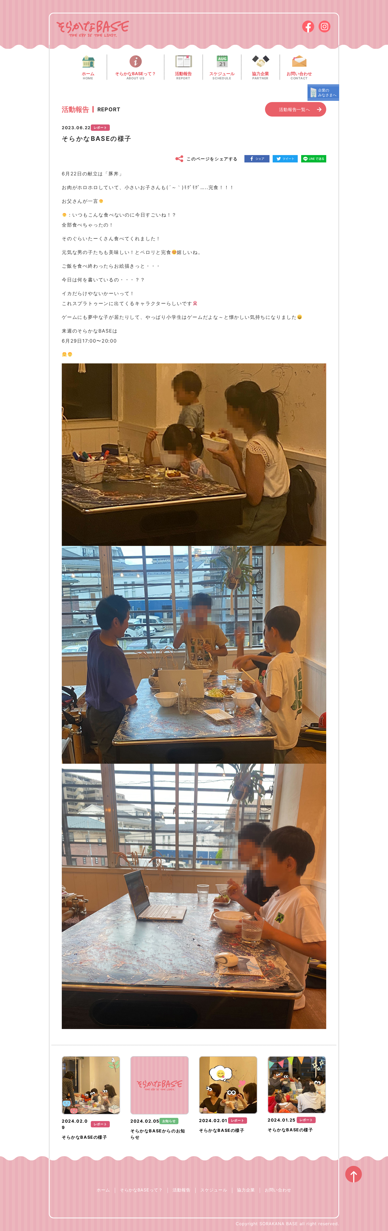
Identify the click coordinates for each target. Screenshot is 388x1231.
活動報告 (182, 1189)
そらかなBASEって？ (141, 1189)
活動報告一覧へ (294, 109)
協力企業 (246, 1189)
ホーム (103, 1189)
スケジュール (213, 1189)
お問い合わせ (278, 1189)
